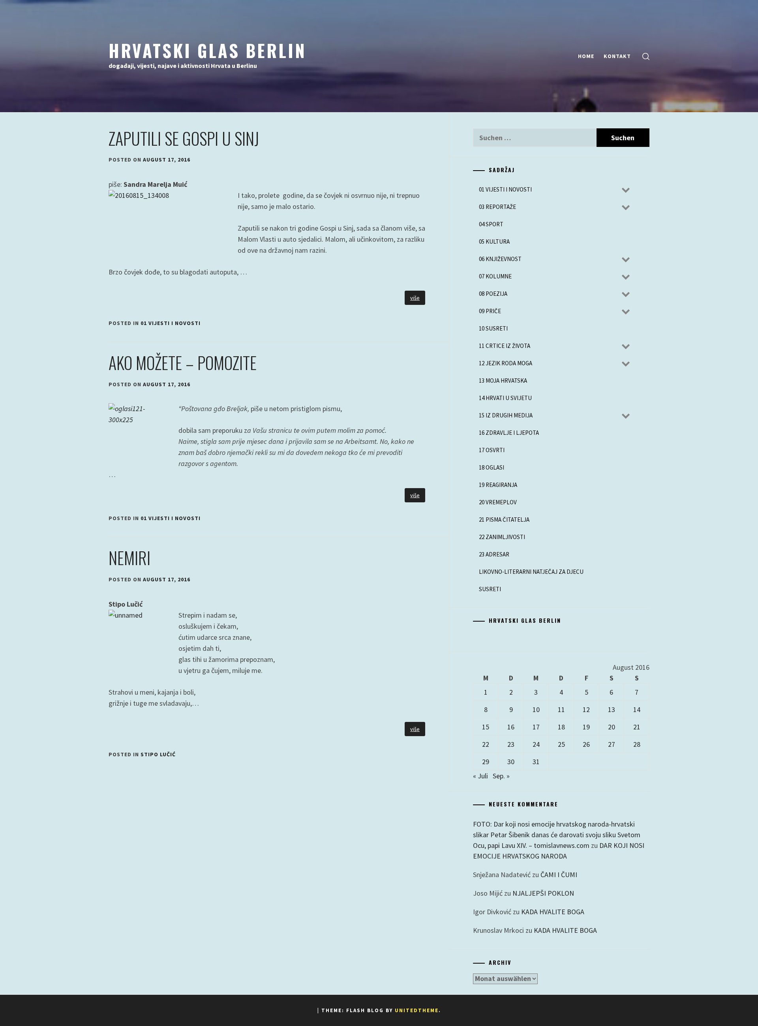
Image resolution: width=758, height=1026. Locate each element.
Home (586, 56)
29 (485, 761)
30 (510, 761)
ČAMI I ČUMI (558, 874)
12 (586, 709)
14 (636, 709)
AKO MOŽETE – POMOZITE (183, 362)
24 (536, 744)
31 (536, 761)
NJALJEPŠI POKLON (543, 893)
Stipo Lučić (158, 754)
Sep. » (501, 775)
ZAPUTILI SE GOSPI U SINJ (184, 138)
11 (561, 709)
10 (536, 709)
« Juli (480, 775)
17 (536, 726)
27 (611, 744)
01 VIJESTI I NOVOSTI (171, 323)
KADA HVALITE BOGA (552, 911)
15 (485, 726)
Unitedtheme (417, 1010)
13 (611, 709)
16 (510, 726)
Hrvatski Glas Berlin (207, 50)
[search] (645, 56)
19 (586, 726)
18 (561, 726)
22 (485, 744)
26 (586, 744)
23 (510, 744)
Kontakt (617, 56)
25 (561, 744)
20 (611, 726)
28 (636, 744)
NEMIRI (129, 557)
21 (636, 726)
